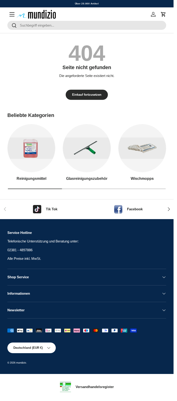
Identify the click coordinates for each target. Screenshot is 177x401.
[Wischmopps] (142, 148)
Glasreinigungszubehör (86, 178)
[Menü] (12, 14)
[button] (163, 14)
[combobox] (86, 25)
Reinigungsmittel (31, 178)
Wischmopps (142, 178)
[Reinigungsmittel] (31, 148)
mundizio (21, 362)
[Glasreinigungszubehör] (86, 148)
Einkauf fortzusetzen (86, 94)
